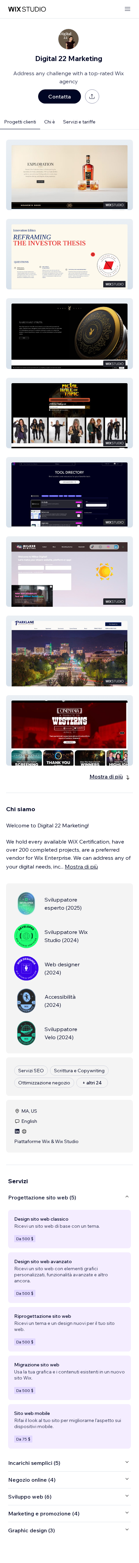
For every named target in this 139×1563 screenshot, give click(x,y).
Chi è (49, 122)
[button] (69, 175)
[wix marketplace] (27, 9)
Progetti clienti (20, 122)
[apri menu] (127, 9)
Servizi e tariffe (79, 122)
